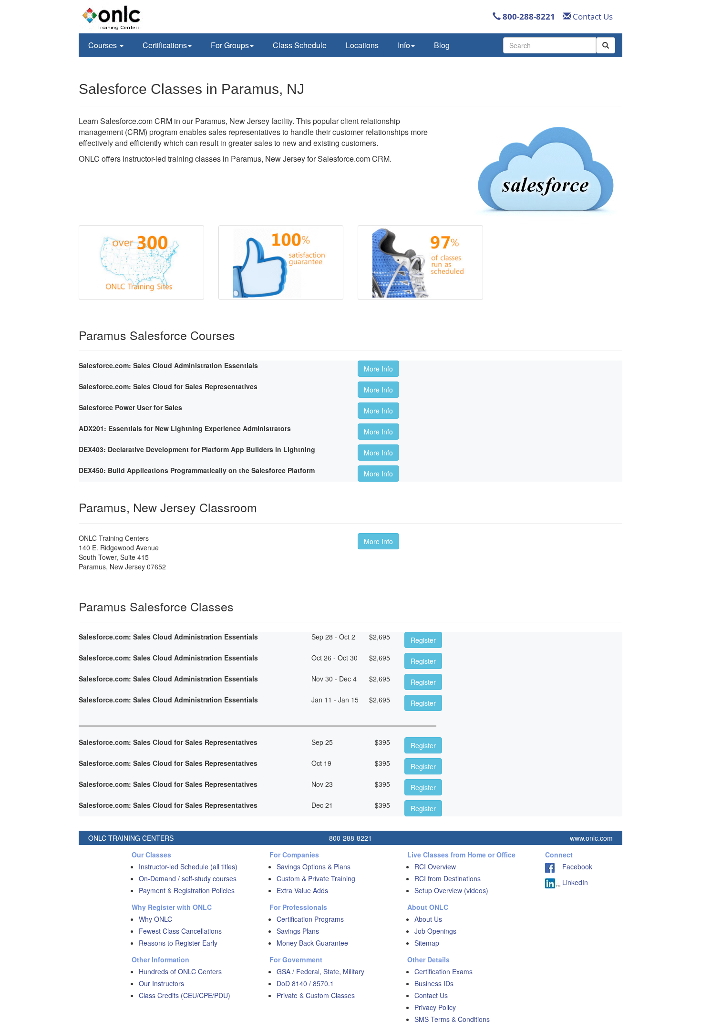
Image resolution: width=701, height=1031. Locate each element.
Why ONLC (155, 919)
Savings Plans (298, 931)
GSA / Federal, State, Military (320, 971)
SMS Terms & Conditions (452, 1019)
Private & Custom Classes (316, 995)
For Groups (230, 45)
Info (404, 45)
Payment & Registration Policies (187, 890)
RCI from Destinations (447, 878)
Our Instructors (161, 983)
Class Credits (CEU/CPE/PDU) (184, 995)
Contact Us (592, 16)
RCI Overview (435, 866)
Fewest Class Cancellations (180, 931)
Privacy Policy (435, 1007)
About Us (428, 919)
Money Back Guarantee (312, 943)
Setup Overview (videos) (451, 890)
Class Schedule (300, 45)
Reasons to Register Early (178, 943)
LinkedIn (574, 882)
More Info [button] (378, 368)
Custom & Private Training (316, 878)
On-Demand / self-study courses (188, 878)
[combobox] (549, 45)
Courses (103, 45)
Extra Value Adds (302, 890)
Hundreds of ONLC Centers (180, 971)
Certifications (165, 45)
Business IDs (434, 983)
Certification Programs (310, 919)
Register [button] (423, 640)
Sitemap (426, 943)
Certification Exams (443, 971)
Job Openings (435, 931)
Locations (362, 45)
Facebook (573, 866)
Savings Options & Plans (313, 866)
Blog (442, 45)
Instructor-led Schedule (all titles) (188, 866)
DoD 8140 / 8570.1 (305, 983)
